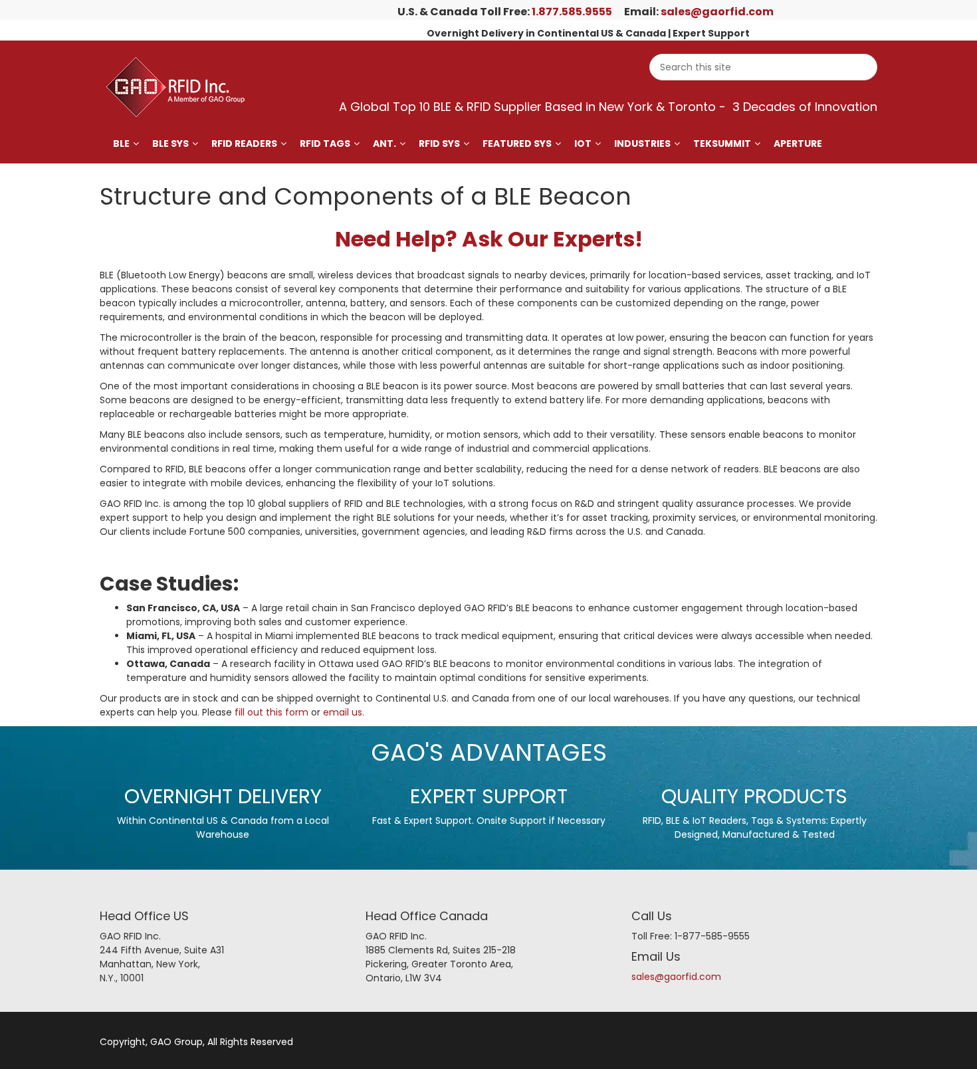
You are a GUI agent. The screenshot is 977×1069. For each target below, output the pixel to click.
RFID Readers (244, 143)
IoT (583, 143)
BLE (121, 143)
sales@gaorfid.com (717, 11)
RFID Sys (439, 143)
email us (342, 712)
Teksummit (722, 143)
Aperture (798, 143)
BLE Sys (170, 143)
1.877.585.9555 (572, 11)
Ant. (384, 143)
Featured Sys (517, 143)
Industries (642, 143)
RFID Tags (325, 143)
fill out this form (271, 712)
